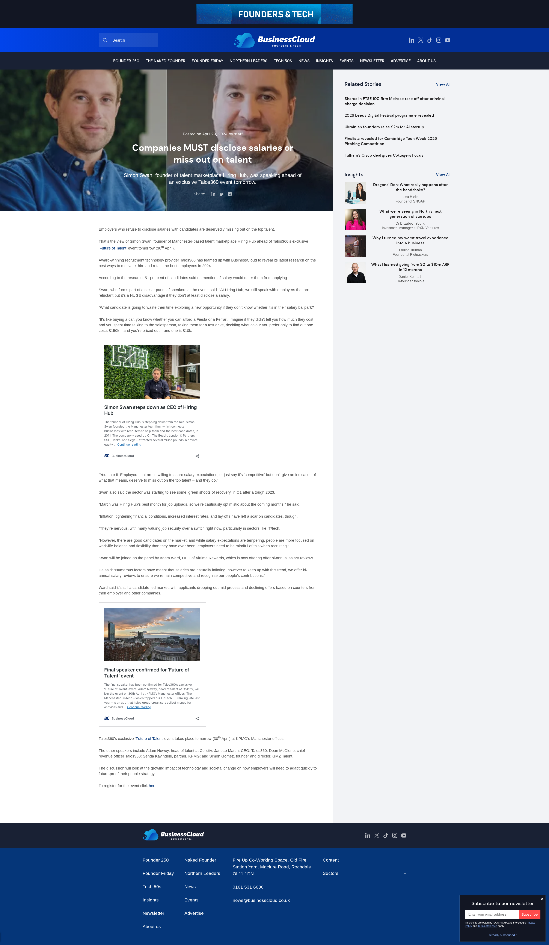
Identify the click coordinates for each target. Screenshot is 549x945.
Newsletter (372, 61)
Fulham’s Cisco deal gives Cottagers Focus (384, 155)
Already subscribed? (503, 934)
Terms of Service (487, 926)
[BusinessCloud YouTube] (447, 40)
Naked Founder (200, 859)
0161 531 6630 (248, 887)
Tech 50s (283, 61)
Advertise (401, 61)
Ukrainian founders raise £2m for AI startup (384, 127)
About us (426, 61)
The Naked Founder (165, 61)
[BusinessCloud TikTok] (429, 40)
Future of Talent (113, 248)
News (304, 61)
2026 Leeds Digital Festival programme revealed (389, 115)
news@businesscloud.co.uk (261, 900)
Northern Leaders (248, 61)
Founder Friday (207, 61)
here (153, 786)
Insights (324, 61)
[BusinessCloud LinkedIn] (411, 40)
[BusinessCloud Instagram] (438, 40)
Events (346, 61)
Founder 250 (126, 61)
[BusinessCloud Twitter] (420, 40)
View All (443, 84)
